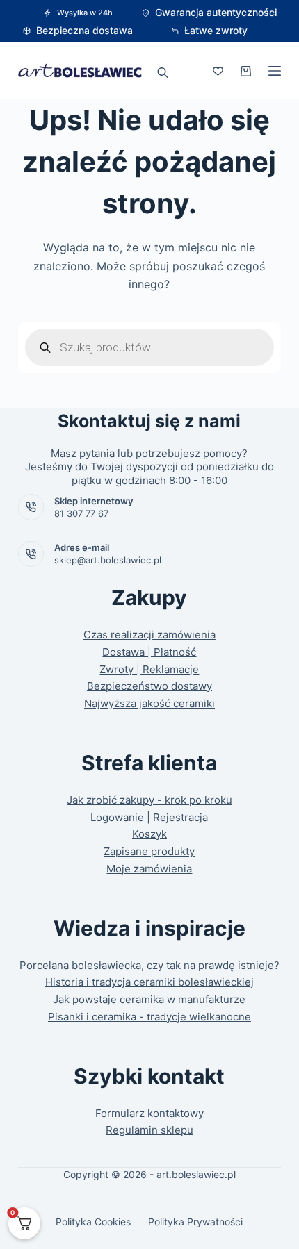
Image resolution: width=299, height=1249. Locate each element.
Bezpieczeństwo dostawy (149, 686)
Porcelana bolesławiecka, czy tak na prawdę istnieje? (149, 965)
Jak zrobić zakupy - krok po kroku (149, 800)
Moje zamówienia (149, 868)
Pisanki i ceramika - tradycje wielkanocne (149, 1016)
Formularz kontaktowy (149, 1113)
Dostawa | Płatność (149, 652)
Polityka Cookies (93, 1221)
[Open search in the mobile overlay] (163, 70)
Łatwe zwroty (216, 30)
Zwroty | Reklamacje (149, 669)
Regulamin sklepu (149, 1129)
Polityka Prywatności (195, 1221)
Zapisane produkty (149, 851)
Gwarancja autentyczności (216, 12)
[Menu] (274, 71)
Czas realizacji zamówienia (149, 634)
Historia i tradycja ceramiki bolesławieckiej (149, 982)
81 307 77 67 (81, 513)
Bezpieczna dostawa (84, 30)
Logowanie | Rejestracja (149, 817)
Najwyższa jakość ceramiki (149, 703)
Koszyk (149, 834)
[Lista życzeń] (218, 71)
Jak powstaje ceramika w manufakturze (149, 999)
